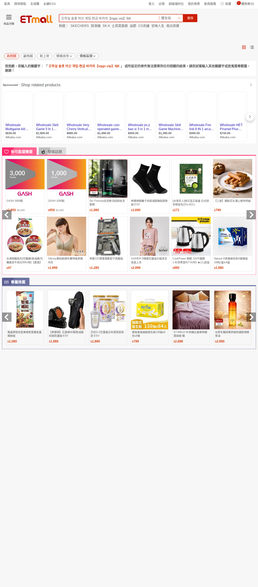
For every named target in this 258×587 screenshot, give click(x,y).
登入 (152, 3)
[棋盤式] (244, 47)
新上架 (44, 56)
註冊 (162, 3)
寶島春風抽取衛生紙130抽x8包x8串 (148, 334)
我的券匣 (194, 3)
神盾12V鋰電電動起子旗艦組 (106, 258)
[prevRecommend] (6, 214)
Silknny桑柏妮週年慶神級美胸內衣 (65, 260)
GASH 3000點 (14, 200)
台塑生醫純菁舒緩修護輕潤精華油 (232, 334)
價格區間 (86, 56)
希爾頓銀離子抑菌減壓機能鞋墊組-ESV (149, 202)
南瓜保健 (172, 26)
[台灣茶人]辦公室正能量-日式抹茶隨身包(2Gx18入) (191, 202)
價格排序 (62, 56)
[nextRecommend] (251, 214)
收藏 (228, 3)
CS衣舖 (143, 26)
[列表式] (252, 47)
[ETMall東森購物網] (36, 19)
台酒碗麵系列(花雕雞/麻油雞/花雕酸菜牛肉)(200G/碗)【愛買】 (24, 260)
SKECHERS (80, 26)
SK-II (106, 26)
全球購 (34, 3)
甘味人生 (157, 26)
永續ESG (49, 3)
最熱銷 (28, 56)
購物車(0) (246, 3)
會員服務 (210, 3)
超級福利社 (176, 3)
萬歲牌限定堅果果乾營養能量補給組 (24, 334)
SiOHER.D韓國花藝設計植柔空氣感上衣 (149, 260)
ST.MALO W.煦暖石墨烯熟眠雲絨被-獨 (190, 334)
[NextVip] (251, 317)
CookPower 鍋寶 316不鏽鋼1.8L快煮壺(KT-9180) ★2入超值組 (191, 260)
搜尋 (190, 18)
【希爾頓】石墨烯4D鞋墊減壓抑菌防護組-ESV (66, 334)
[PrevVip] (6, 317)
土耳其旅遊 (120, 26)
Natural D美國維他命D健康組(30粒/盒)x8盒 (231, 260)
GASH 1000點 (56, 200)
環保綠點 (20, 3)
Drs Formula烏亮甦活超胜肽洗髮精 (107, 202)
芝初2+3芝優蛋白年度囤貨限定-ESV (107, 334)
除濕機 (96, 26)
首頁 (7, 3)
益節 (133, 26)
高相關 (11, 56)
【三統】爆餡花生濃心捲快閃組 (232, 200)
